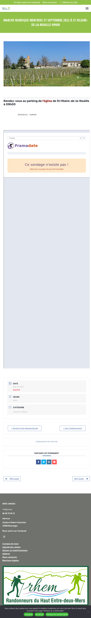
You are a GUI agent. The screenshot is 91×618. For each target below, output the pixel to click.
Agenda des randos (11, 547)
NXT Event (79, 478)
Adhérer (6, 553)
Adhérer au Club (69, 2)
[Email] (54, 462)
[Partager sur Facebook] (38, 462)
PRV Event (14, 478)
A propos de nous (10, 543)
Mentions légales (10, 560)
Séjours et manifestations (14, 550)
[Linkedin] (49, 462)
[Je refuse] (88, 611)
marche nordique (20, 412)
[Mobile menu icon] (87, 8)
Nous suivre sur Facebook (28, 2)
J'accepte (28, 614)
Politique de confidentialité (57, 614)
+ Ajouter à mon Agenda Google (24, 428)
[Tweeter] (43, 462)
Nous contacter (50, 2)
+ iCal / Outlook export (72, 428)
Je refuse (39, 614)
